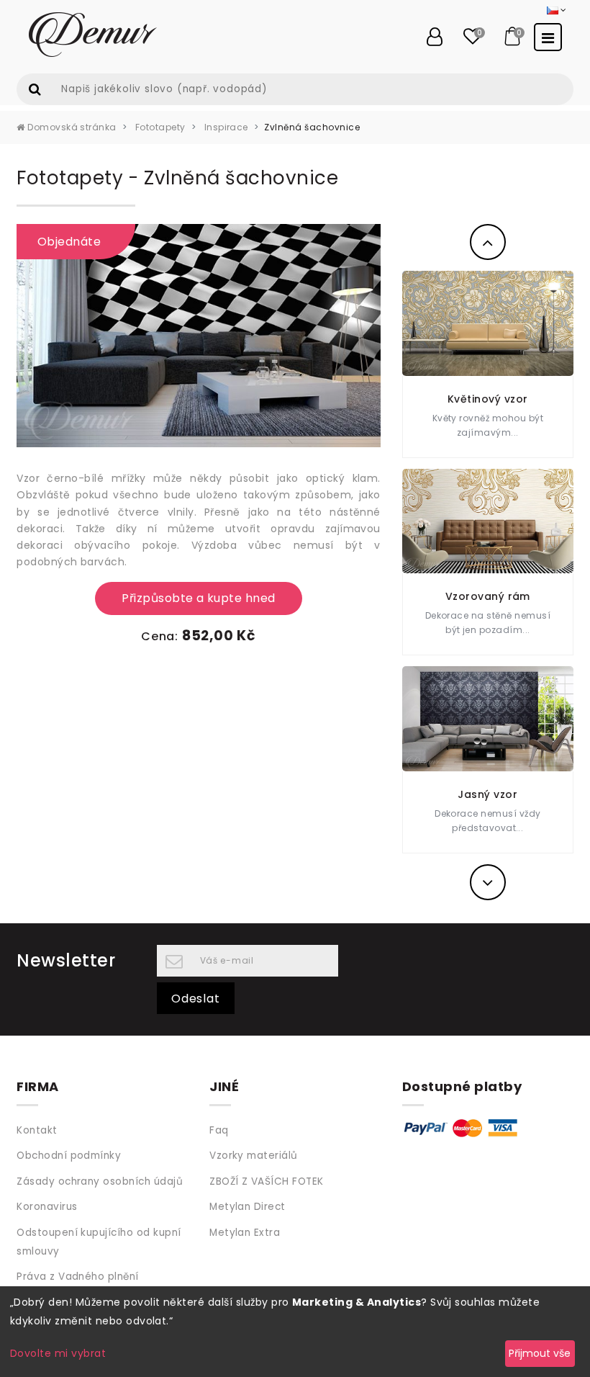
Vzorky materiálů (253, 1155)
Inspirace (224, 127)
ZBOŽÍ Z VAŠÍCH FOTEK (266, 1181)
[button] (487, 242)
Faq (218, 1130)
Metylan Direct (247, 1207)
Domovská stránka (71, 127)
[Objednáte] (199, 334)
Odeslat (195, 998)
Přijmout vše (540, 1353)
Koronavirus (47, 1207)
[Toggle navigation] (548, 37)
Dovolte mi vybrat (58, 1353)
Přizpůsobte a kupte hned (199, 598)
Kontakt (37, 1130)
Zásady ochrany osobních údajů (100, 1181)
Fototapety (158, 127)
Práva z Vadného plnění (78, 1276)
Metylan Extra (244, 1232)
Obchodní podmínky (69, 1155)
